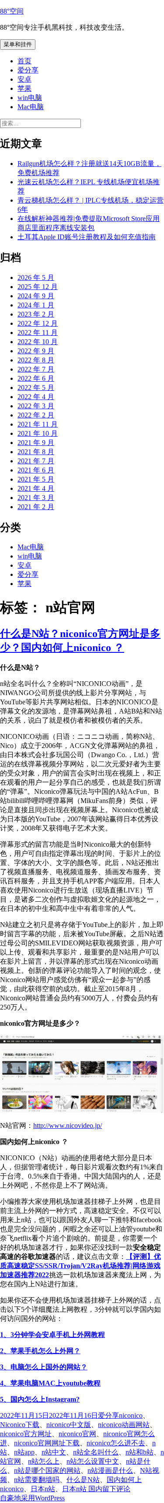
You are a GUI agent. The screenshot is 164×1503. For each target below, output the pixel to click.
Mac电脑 (30, 106)
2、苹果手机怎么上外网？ (40, 1351)
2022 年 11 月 (37, 332)
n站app (24, 1452)
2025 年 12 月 (37, 286)
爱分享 (27, 70)
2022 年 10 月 (37, 341)
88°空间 (12, 11)
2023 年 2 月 (35, 314)
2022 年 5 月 (35, 387)
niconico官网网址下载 (47, 1443)
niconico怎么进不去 (116, 1443)
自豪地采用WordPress (32, 1498)
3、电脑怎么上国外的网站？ (43, 1367)
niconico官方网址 (26, 1434)
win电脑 (29, 97)
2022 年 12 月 (37, 323)
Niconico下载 (19, 1424)
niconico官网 (77, 1434)
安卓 (24, 79)
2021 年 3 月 (35, 497)
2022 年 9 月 (35, 351)
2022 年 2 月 (35, 415)
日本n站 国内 (82, 1489)
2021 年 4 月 (35, 488)
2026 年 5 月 (35, 277)
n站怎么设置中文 (92, 1461)
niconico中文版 (68, 1424)
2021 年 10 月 (37, 433)
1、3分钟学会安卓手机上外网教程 (52, 1334)
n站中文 (54, 1452)
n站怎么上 (43, 1461)
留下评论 (116, 1489)
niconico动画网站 (124, 1424)
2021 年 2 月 (35, 506)
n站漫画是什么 (110, 1470)
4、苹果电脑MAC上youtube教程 (50, 1383)
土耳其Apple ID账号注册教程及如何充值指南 (86, 237)
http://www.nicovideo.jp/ (67, 1125)
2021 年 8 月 (35, 451)
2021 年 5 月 (35, 479)
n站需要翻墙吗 (36, 1479)
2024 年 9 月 (35, 296)
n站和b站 (140, 1452)
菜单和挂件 (17, 44)
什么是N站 (83, 1479)
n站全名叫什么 (96, 1452)
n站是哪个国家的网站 (47, 1470)
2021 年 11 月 (37, 424)
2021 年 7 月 (35, 461)
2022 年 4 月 (35, 396)
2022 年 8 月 (35, 360)
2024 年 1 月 (35, 305)
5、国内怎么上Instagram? (40, 1399)
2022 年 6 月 (35, 378)
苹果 (24, 88)
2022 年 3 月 (35, 406)
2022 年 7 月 (35, 369)
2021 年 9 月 (35, 442)
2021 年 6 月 (35, 470)
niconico (131, 1415)
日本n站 (43, 1489)
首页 (24, 61)
